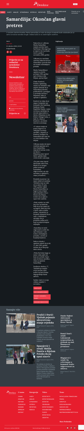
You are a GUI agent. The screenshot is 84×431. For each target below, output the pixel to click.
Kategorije (33, 392)
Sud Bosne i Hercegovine (41, 302)
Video (75, 4)
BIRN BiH (9, 43)
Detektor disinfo (47, 407)
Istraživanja (24, 12)
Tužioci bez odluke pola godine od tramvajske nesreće (66, 80)
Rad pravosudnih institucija (69, 412)
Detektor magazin (48, 399)
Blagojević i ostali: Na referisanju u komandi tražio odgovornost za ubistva (67, 363)
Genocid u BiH (64, 407)
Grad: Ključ (37, 288)
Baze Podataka (66, 422)
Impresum (21, 409)
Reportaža (32, 407)
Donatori (21, 399)
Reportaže (41, 12)
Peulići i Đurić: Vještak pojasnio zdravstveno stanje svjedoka (46, 318)
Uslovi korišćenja (37, 428)
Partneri (21, 401)
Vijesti (9, 12)
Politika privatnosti (45, 428)
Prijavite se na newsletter (75, 12)
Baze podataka (50, 12)
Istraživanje (33, 401)
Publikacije (21, 404)
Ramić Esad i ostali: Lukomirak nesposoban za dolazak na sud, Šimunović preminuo (67, 340)
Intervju (32, 404)
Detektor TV (46, 396)
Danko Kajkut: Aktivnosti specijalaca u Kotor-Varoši (66, 110)
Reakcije (32, 409)
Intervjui (33, 12)
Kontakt (21, 412)
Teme (62, 392)
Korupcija (63, 401)
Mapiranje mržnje (65, 409)
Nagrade (21, 407)
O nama (21, 392)
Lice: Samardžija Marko (41, 292)
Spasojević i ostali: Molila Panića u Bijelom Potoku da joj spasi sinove (46, 351)
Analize (15, 12)
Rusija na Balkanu (65, 404)
